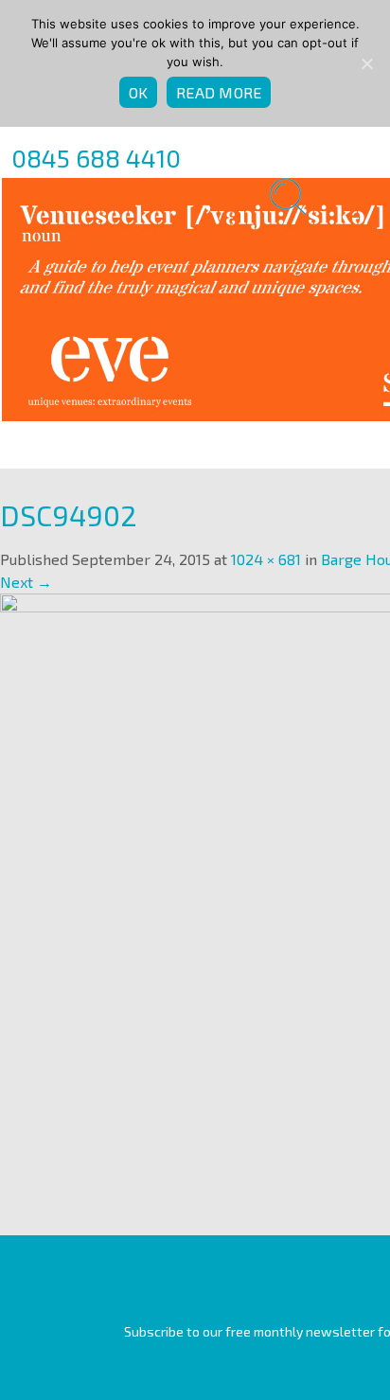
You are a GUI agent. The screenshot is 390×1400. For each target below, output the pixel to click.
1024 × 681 (266, 559)
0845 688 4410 (96, 157)
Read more (218, 92)
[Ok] (366, 63)
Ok (139, 92)
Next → (26, 582)
